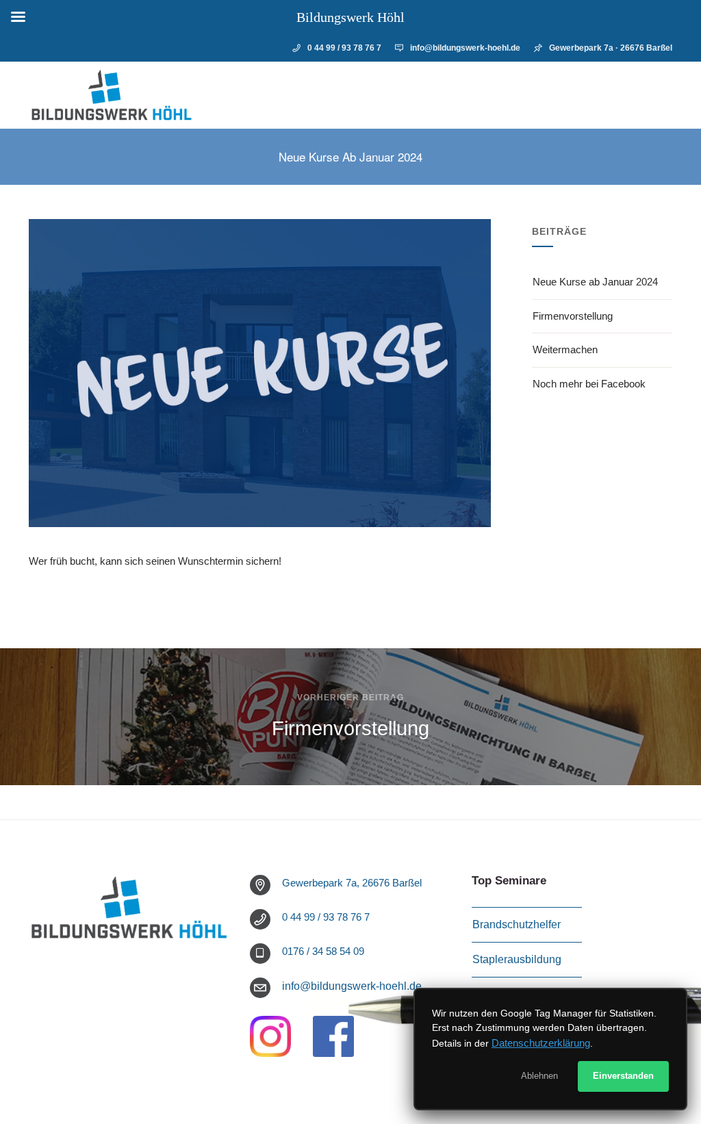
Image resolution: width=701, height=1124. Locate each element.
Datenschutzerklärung (541, 1043)
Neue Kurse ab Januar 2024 (595, 282)
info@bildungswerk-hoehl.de (465, 48)
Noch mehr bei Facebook (589, 383)
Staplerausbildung (516, 959)
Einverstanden (623, 1076)
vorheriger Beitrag (350, 697)
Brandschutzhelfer (516, 924)
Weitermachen (565, 349)
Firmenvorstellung (573, 316)
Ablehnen (539, 1076)
